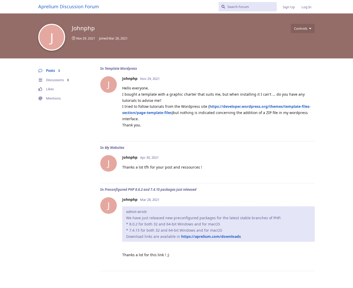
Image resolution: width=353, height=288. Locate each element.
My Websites (114, 147)
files (168, 112)
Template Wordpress (121, 68)
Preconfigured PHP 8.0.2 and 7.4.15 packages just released (150, 189)
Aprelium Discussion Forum (68, 6)
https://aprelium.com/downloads (211, 236)
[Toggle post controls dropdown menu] (310, 131)
